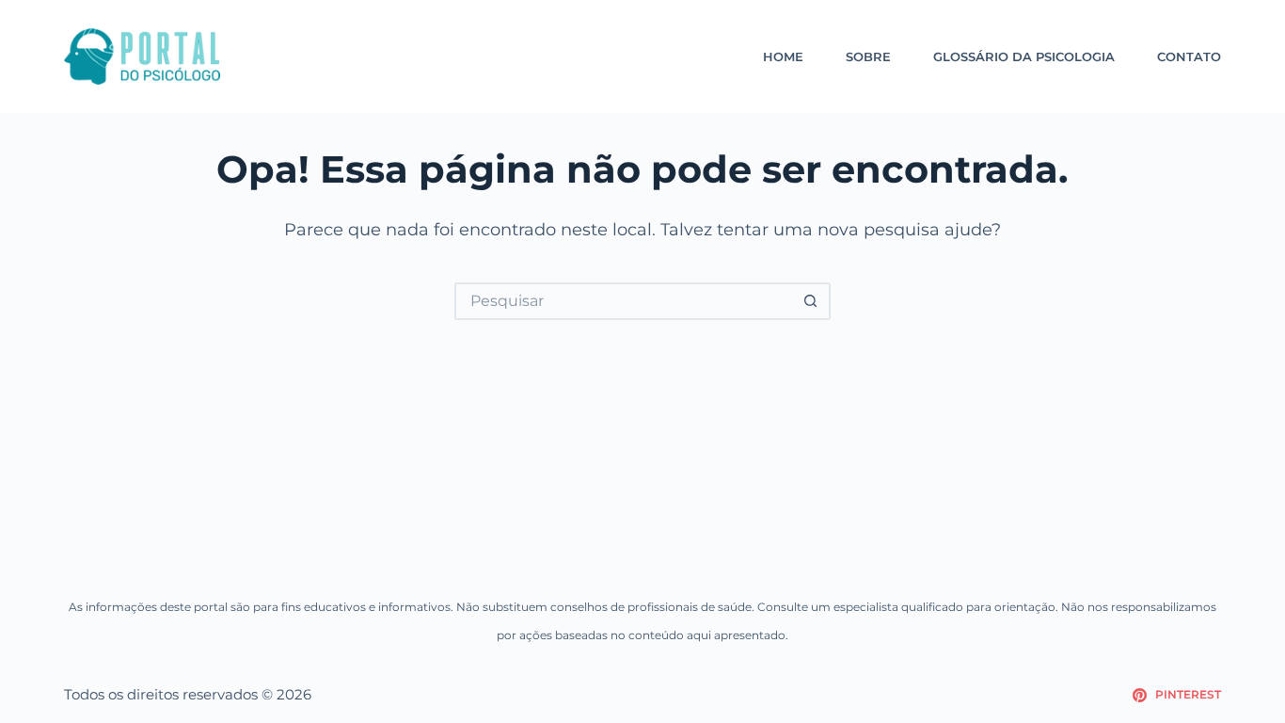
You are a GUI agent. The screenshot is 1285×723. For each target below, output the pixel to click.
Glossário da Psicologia (1024, 56)
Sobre (868, 56)
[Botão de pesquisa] (812, 301)
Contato (1189, 56)
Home (783, 56)
